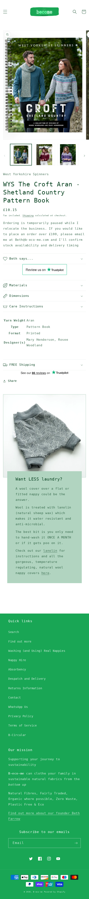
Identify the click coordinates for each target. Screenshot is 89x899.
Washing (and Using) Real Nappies (36, 650)
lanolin (50, 551)
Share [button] (12, 380)
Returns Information (25, 688)
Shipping (28, 215)
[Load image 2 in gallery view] (44, 154)
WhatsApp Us (18, 706)
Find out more (19, 641)
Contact (14, 697)
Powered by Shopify (54, 892)
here (45, 573)
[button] (5, 11)
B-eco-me (38, 892)
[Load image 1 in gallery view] (21, 154)
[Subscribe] (76, 843)
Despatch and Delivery (27, 678)
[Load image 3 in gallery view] (68, 154)
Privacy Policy (20, 716)
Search (13, 632)
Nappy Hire (17, 660)
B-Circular (17, 735)
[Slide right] (84, 155)
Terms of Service (22, 725)
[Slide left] (4, 155)
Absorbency (17, 669)
